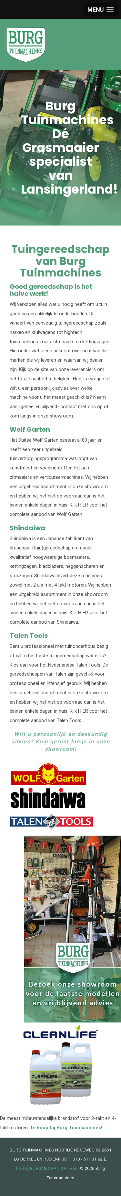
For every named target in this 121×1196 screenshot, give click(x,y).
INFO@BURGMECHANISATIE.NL (47, 1168)
